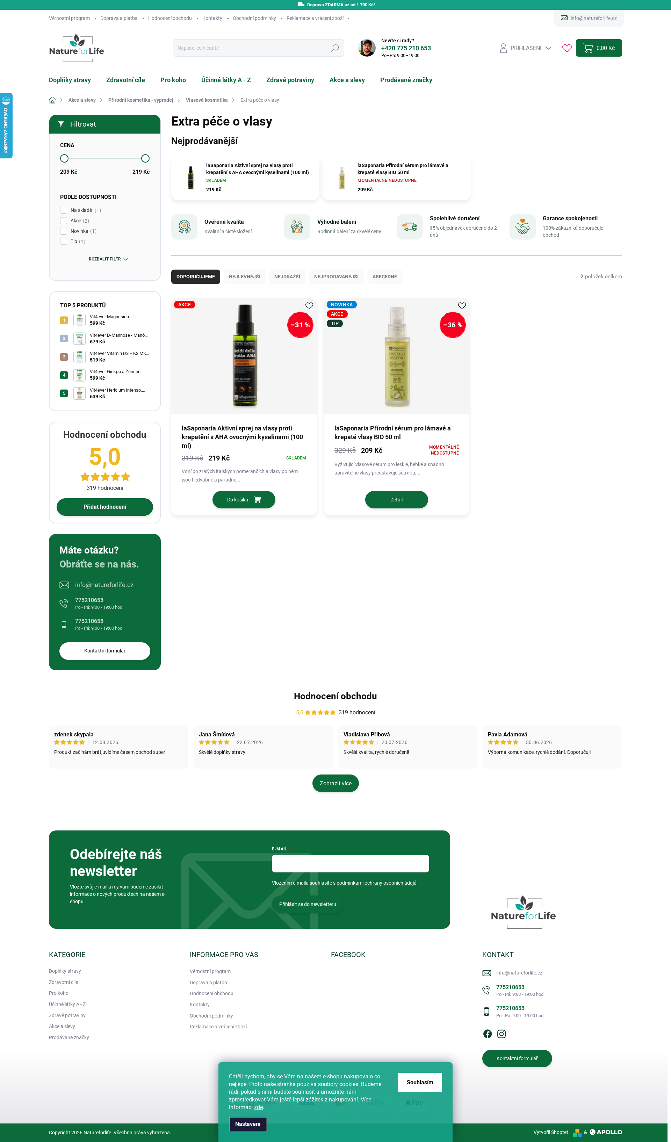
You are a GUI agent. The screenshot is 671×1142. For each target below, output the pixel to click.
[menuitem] (74, 80)
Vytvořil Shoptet (551, 1132)
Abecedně (385, 276)
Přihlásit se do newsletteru (307, 904)
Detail (396, 499)
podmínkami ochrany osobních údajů (377, 883)
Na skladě (85, 210)
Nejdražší (287, 276)
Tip (77, 241)
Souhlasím (420, 1082)
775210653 (98, 603)
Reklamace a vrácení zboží (315, 18)
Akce (79, 221)
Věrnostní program (69, 18)
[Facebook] (487, 1032)
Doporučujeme (195, 276)
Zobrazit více (336, 783)
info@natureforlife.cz (104, 584)
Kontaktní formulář (104, 651)
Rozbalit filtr (105, 259)
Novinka (83, 231)
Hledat (335, 48)
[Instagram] (501, 1032)
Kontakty (212, 18)
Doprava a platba (119, 18)
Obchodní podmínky (254, 18)
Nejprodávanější (336, 276)
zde (258, 1107)
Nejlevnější (244, 276)
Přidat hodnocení (105, 507)
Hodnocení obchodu (170, 18)
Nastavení (247, 1124)
